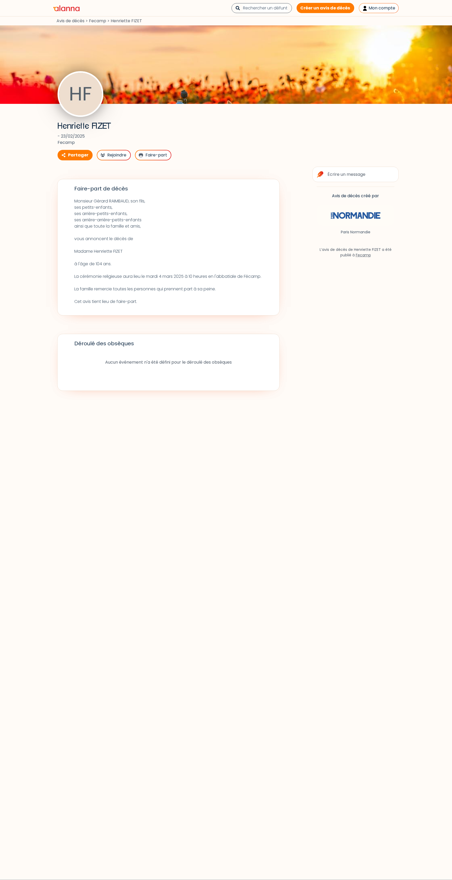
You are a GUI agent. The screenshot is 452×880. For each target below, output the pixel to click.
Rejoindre (116, 155)
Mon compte (381, 8)
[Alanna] (66, 8)
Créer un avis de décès (325, 8)
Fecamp (97, 21)
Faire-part (156, 155)
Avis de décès (70, 21)
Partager (78, 155)
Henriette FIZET (84, 126)
